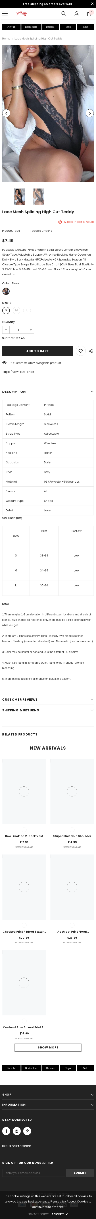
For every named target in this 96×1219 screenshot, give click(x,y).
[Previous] (6, 113)
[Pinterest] (27, 1131)
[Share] (90, 351)
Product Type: (11, 231)
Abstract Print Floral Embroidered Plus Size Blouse (72, 932)
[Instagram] (17, 1131)
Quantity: (8, 322)
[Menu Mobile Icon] (5, 13)
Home (6, 38)
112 (10, 363)
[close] (92, 4)
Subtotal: (8, 338)
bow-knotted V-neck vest (24, 836)
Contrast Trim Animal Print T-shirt (24, 1027)
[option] (48, 113)
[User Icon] (77, 13)
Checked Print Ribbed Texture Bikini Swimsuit (24, 932)
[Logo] (21, 13)
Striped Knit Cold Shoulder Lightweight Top (72, 836)
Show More (48, 1047)
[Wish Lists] (81, 351)
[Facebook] (6, 1131)
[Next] (90, 113)
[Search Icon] (63, 13)
